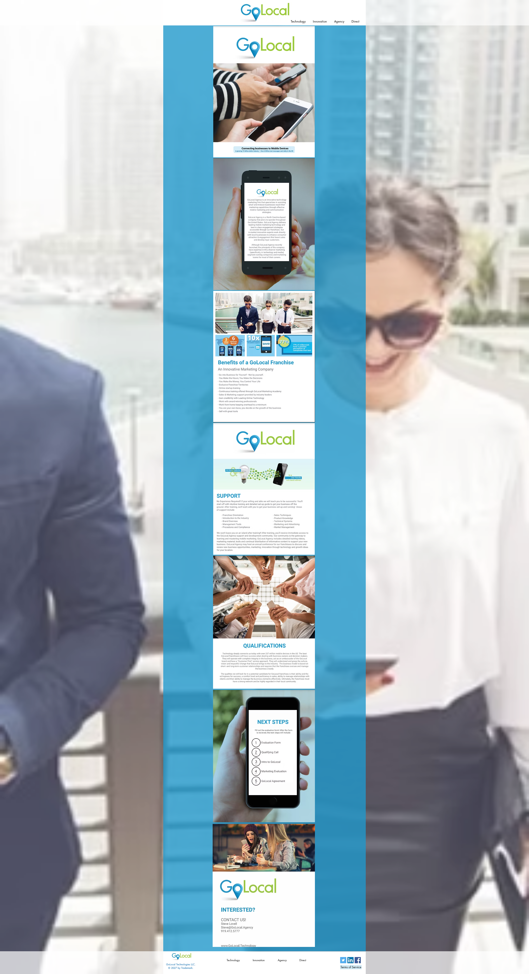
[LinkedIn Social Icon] (350, 960)
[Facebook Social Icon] (358, 960)
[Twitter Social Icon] (343, 960)
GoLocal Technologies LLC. (181, 964)
